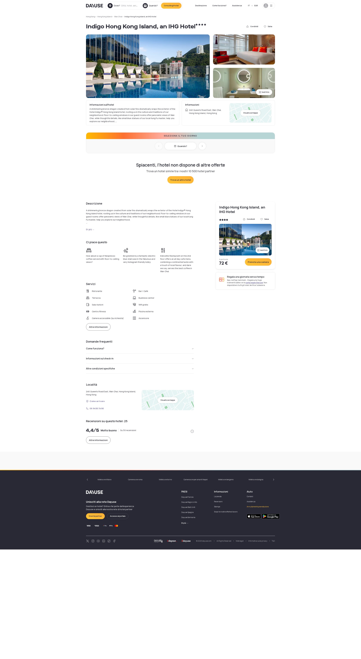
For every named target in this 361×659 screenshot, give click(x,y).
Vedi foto (265, 92)
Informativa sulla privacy (257, 541)
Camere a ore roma (135, 479)
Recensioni (218, 501)
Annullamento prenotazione (258, 506)
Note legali (240, 541)
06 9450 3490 (97, 408)
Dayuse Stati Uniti (188, 507)
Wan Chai (118, 16)
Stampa (217, 506)
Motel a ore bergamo (226, 479)
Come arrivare (97, 401)
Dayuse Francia (187, 497)
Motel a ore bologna (256, 479)
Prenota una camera (258, 262)
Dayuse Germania (188, 517)
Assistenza (237, 5)
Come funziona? (219, 5)
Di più (89, 229)
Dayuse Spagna (187, 512)
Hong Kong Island (104, 16)
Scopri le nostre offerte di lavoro (225, 512)
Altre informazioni (98, 326)
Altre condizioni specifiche (100, 368)
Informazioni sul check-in (100, 358)
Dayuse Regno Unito (189, 502)
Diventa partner (95, 516)
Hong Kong (90, 16)
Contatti (250, 496)
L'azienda (218, 496)
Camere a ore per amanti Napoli (196, 479)
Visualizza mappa (250, 113)
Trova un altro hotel (180, 179)
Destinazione (201, 5)
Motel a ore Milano (104, 479)
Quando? (182, 146)
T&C (273, 541)
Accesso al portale (118, 516)
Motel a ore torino (165, 479)
